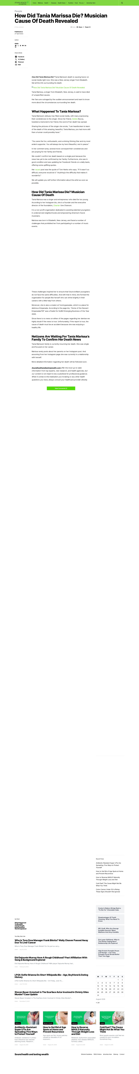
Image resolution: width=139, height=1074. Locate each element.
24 (98, 992)
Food (76, 3)
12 (106, 986)
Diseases (53, 3)
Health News (61, 3)
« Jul (97, 1002)
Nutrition (70, 3)
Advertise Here (91, 3)
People (18, 11)
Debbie (75, 119)
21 (114, 989)
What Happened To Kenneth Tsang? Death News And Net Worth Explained (20, 926)
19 (106, 989)
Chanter (56, 205)
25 (102, 992)
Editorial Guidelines (86, 1054)
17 (98, 989)
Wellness (40, 3)
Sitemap (115, 1054)
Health (46, 3)
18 (102, 989)
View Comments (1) (61, 388)
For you (81, 3)
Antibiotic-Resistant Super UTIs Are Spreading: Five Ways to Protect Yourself (108, 865)
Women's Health (48, 1023)
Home (34, 3)
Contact (122, 1054)
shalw (16, 43)
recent (38, 170)
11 (102, 986)
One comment (20, 27)
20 (110, 989)
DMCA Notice (98, 1054)
